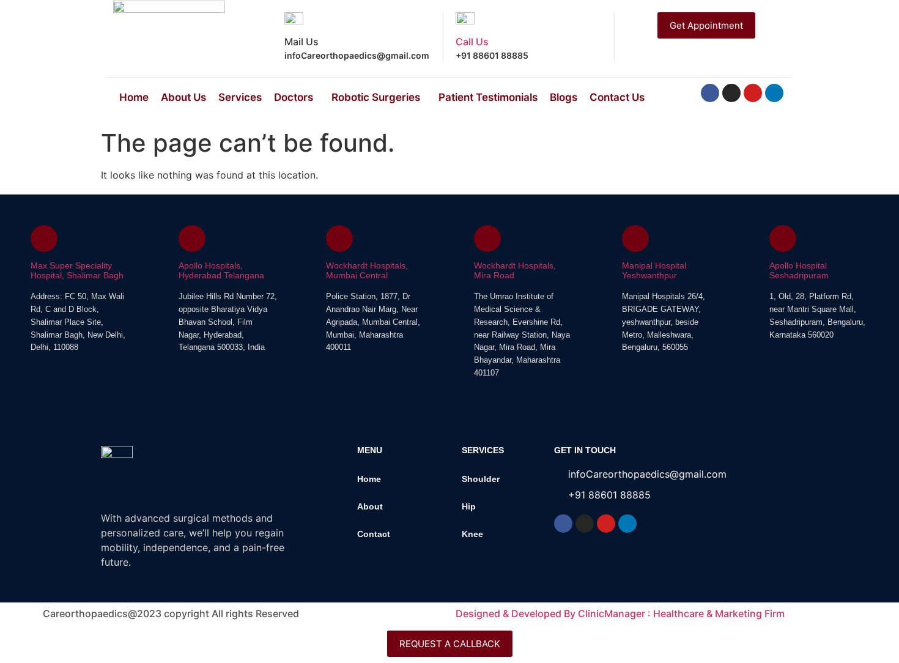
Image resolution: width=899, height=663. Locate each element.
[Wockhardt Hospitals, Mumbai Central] (339, 238)
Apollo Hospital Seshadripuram (799, 271)
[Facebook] (710, 93)
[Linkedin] (774, 93)
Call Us (472, 41)
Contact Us (617, 97)
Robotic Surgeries (375, 97)
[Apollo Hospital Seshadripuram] (782, 238)
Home (134, 97)
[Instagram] (731, 93)
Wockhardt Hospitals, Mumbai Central (367, 271)
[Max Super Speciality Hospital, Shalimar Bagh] (44, 238)
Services (240, 97)
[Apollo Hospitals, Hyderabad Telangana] (192, 238)
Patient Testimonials (488, 97)
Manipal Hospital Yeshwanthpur (654, 271)
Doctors (293, 97)
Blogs (563, 97)
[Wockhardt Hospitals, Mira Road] (487, 238)
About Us (183, 97)
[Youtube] (753, 93)
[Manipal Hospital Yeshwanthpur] (635, 238)
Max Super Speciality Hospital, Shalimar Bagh (77, 271)
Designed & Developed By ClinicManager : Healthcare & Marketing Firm (620, 613)
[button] (296, 97)
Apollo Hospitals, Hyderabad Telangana (221, 271)
